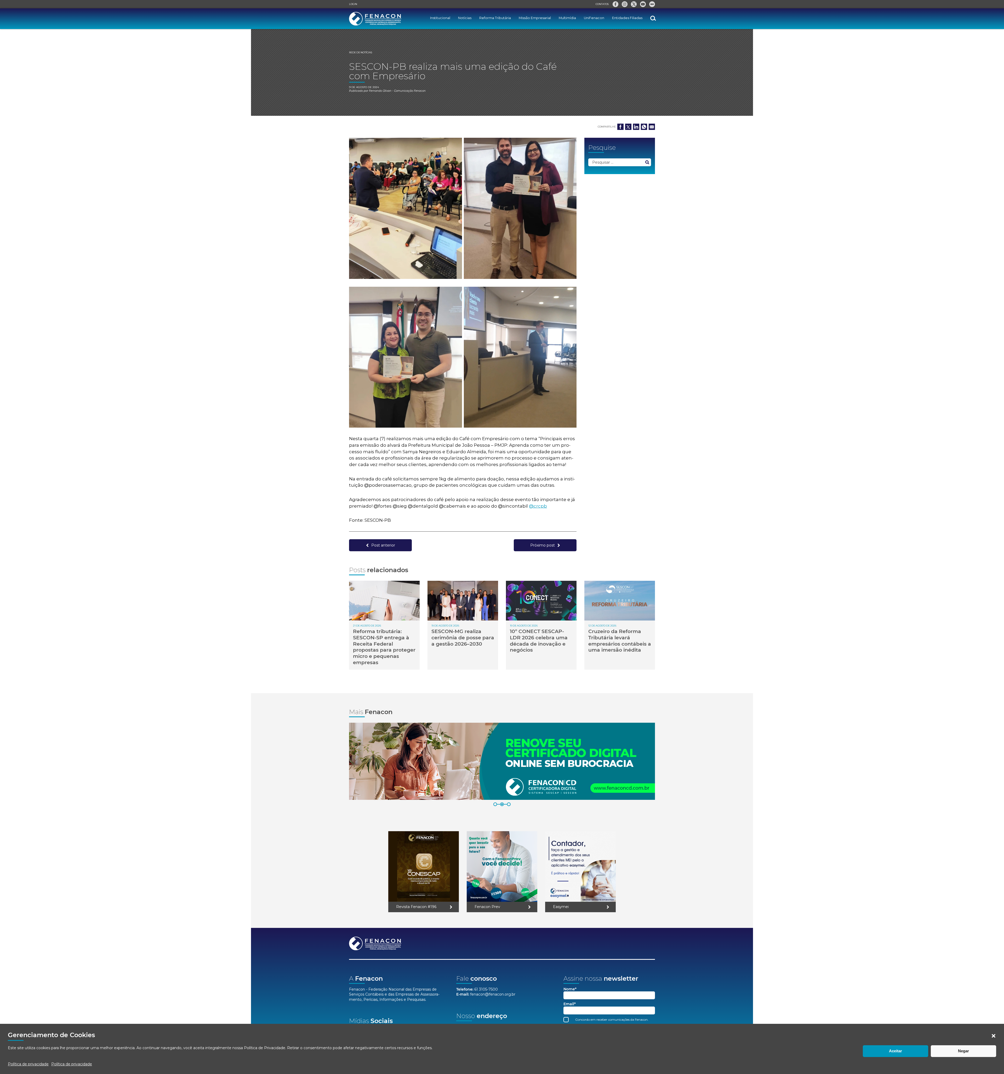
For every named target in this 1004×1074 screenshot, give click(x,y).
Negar (963, 1051)
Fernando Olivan (380, 91)
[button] (993, 1035)
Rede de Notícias (360, 52)
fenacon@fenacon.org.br (492, 994)
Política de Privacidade (264, 1048)
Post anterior (383, 545)
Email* (569, 1004)
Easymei (561, 906)
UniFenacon (594, 18)
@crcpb (538, 506)
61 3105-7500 (486, 989)
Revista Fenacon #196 (416, 906)
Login (353, 4)
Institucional (440, 18)
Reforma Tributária (495, 18)
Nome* (570, 989)
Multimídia (567, 18)
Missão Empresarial (535, 18)
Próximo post (542, 545)
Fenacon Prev (487, 906)
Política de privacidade (28, 1064)
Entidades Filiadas (627, 18)
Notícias (464, 18)
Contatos (602, 4)
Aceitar (895, 1051)
